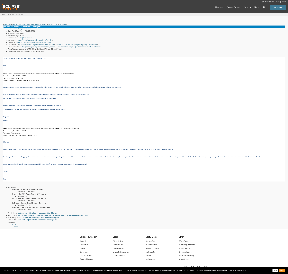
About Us (83, 241)
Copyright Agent (119, 248)
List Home (62, 24)
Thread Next (34, 24)
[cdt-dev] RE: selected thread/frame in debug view (31, 207)
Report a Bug (150, 241)
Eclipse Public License (121, 252)
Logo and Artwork (86, 255)
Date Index (43, 24)
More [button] (256, 7)
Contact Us (84, 245)
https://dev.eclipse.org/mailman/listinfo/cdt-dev (36, 45)
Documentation (151, 245)
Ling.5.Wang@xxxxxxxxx (21, 29)
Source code (19, 14)
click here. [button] (242, 270)
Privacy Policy (118, 241)
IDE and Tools (183, 241)
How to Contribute (152, 248)
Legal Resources (119, 255)
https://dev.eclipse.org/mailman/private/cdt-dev (34, 40)
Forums (148, 255)
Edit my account (269, 2)
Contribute (11, 14)
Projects (247, 7)
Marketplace (150, 259)
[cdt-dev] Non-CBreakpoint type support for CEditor (37, 213)
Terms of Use (118, 245)
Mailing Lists (150, 252)
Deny (275, 270)
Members (219, 7)
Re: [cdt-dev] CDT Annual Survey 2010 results (29, 194)
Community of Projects (187, 245)
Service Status (184, 259)
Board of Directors (86, 259)
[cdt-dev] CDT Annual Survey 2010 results (27, 189)
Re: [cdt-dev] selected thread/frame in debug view (37, 220)
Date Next (15, 24)
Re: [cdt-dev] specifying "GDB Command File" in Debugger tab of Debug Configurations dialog (53, 215)
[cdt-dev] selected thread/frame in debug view (29, 203)
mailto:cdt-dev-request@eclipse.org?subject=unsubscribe (79, 47)
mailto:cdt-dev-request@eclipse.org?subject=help (33, 42)
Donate (279, 7)
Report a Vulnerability (186, 255)
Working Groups (233, 7)
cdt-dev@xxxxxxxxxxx (24, 38)
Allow (282, 270)
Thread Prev (24, 24)
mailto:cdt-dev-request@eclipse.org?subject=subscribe (77, 45)
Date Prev (7, 24)
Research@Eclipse (185, 252)
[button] (265, 7)
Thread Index (53, 24)
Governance (84, 252)
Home (3, 14)
